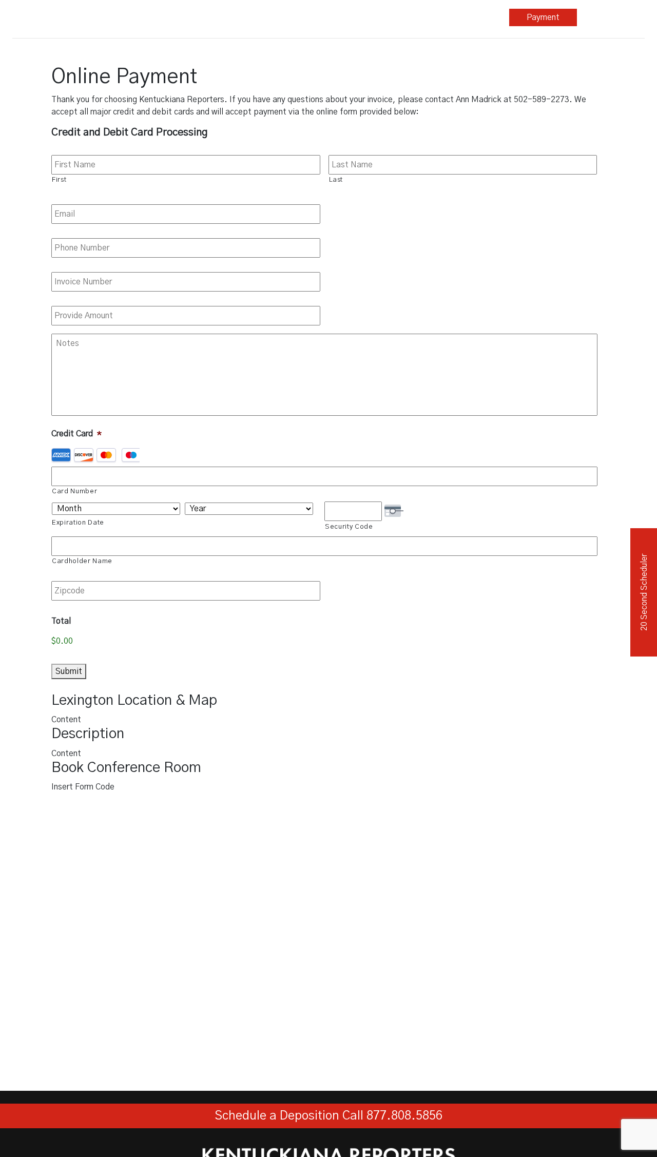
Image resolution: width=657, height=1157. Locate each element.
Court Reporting (200, 17)
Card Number (74, 491)
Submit (68, 671)
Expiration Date (78, 522)
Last (336, 180)
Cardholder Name (82, 561)
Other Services (336, 17)
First (59, 180)
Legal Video (269, 17)
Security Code (349, 527)
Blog (407, 17)
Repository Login (611, 17)
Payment (543, 17)
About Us (472, 17)
